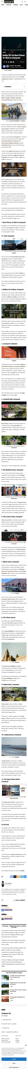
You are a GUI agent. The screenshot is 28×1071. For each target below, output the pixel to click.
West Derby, (4, 423)
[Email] (11, 62)
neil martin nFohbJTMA (14, 120)
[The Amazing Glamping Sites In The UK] (5, 999)
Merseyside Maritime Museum (10, 143)
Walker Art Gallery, (12, 297)
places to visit (14, 227)
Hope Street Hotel (9, 802)
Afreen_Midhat (18, 65)
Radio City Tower (14, 151)
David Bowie (10, 639)
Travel (4, 52)
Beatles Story (22, 502)
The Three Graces (12, 623)
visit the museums (16, 854)
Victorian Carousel (12, 571)
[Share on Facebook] (6, 62)
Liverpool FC (17, 137)
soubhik (22, 870)
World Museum (5, 145)
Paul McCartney (21, 549)
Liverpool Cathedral (19, 366)
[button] (26, 1045)
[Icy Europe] (9, 1)
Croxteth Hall (15, 425)
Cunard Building (8, 631)
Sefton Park (4, 704)
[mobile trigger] (2, 1)
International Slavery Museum (10, 141)
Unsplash (23, 120)
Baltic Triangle (5, 98)
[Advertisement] (14, 21)
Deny (14, 1063)
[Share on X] (9, 62)
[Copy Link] (21, 876)
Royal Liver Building (9, 666)
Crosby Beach (5, 761)
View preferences (14, 1067)
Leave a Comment (20, 900)
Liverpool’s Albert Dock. (8, 599)
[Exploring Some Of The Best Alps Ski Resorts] (5, 985)
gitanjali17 (12, 65)
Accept (14, 1059)
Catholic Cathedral (15, 98)
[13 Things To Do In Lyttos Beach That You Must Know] (5, 978)
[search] (22, 1)
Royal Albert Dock (17, 257)
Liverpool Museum (6, 100)
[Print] (13, 62)
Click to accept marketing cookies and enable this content (14, 169)
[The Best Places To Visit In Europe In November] (5, 992)
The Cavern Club (6, 520)
